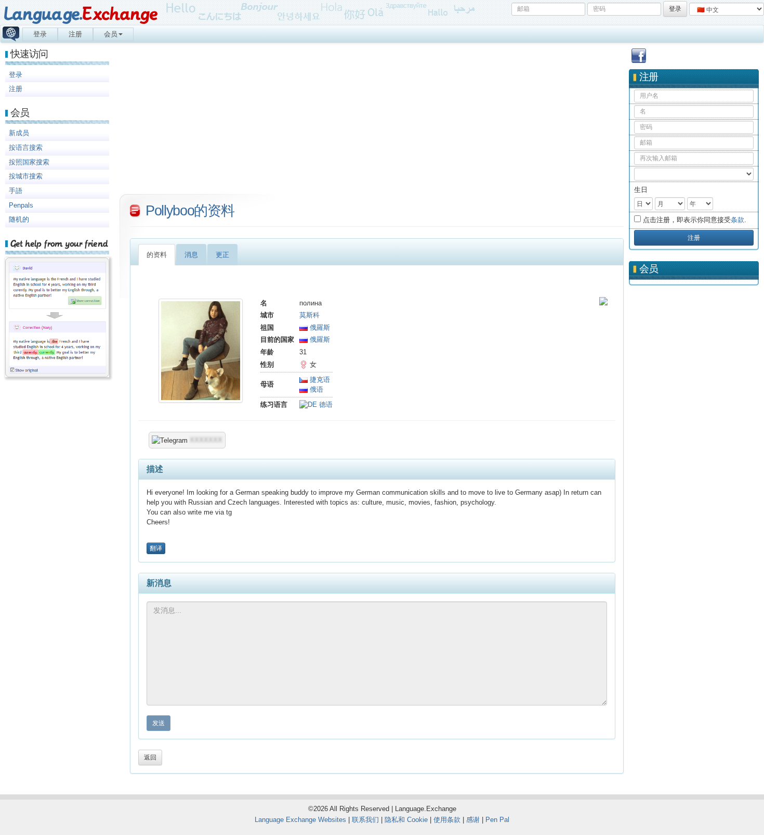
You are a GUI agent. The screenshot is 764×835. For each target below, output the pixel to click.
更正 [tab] (222, 255)
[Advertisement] (694, 453)
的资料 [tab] (157, 255)
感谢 (473, 820)
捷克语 (319, 379)
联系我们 (365, 820)
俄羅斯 (319, 327)
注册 (75, 34)
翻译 (156, 548)
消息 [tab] (191, 255)
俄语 (315, 389)
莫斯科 (309, 315)
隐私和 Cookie (406, 820)
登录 (40, 34)
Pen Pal (497, 820)
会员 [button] (110, 34)
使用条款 (446, 820)
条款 (737, 220)
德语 (325, 404)
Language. (80, 14)
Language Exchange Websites (300, 820)
